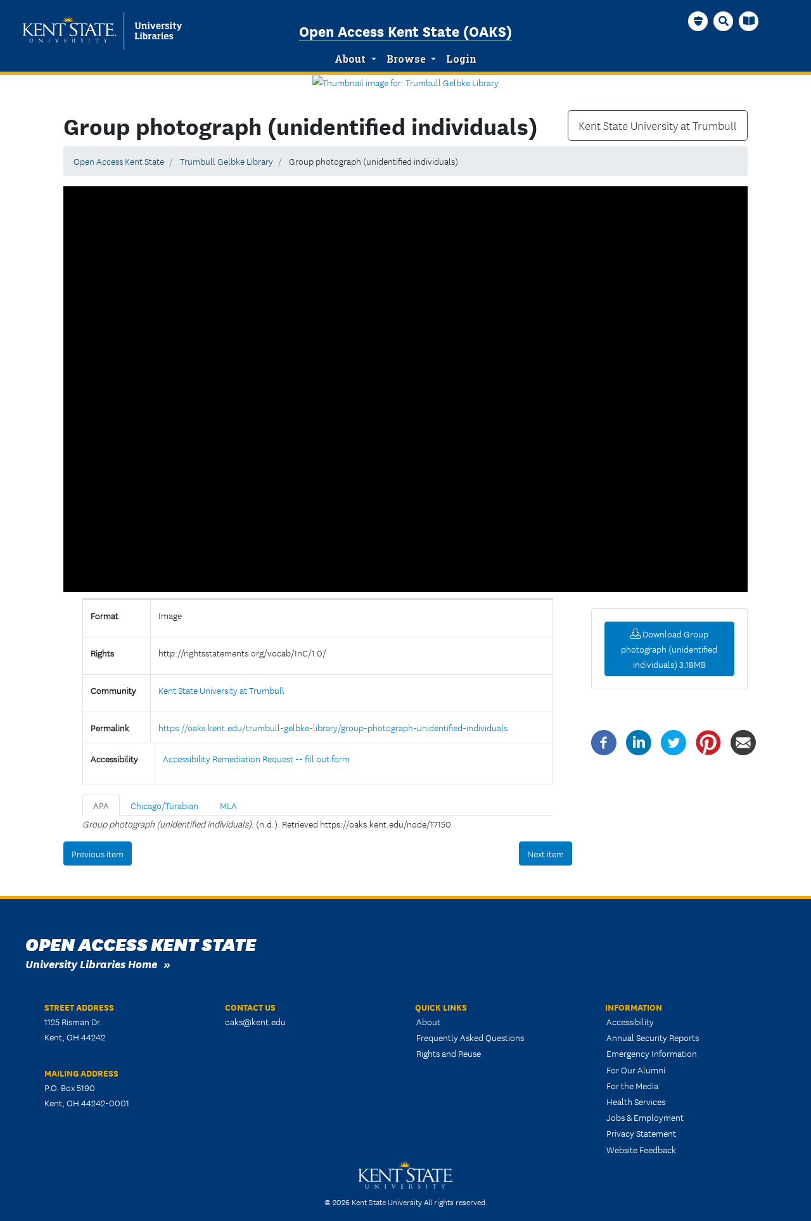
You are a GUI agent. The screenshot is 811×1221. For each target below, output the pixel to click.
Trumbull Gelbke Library (226, 161)
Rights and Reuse (448, 1053)
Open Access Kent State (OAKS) (405, 30)
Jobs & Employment (645, 1117)
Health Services (635, 1101)
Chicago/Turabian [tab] (164, 805)
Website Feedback (641, 1149)
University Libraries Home (91, 963)
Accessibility (630, 1021)
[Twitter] (673, 741)
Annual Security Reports (652, 1037)
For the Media (632, 1085)
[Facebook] (603, 741)
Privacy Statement (641, 1133)
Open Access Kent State (118, 161)
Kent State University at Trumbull (657, 125)
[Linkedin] (638, 741)
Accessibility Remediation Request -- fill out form (256, 758)
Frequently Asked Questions (470, 1037)
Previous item (98, 853)
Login (461, 59)
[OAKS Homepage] (698, 21)
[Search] (723, 21)
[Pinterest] (708, 741)
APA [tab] (101, 805)
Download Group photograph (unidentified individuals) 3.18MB (669, 649)
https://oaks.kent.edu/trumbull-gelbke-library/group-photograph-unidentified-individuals (333, 727)
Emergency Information (651, 1053)
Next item (545, 853)
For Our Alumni (635, 1070)
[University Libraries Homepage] (749, 21)
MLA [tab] (228, 805)
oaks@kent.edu (255, 1021)
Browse (406, 59)
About (350, 59)
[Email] (743, 741)
